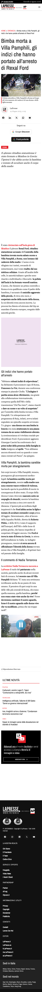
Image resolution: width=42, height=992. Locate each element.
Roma (4, 147)
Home (3, 30)
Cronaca (11, 30)
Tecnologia (6, 698)
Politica (5, 687)
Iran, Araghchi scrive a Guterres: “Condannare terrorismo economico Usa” (19, 712)
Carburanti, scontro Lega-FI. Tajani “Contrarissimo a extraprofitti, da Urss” (16, 691)
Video (4, 719)
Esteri (4, 708)
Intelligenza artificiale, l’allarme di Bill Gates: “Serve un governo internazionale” (18, 702)
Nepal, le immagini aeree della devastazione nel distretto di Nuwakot (20, 723)
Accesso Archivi (8, 2)
